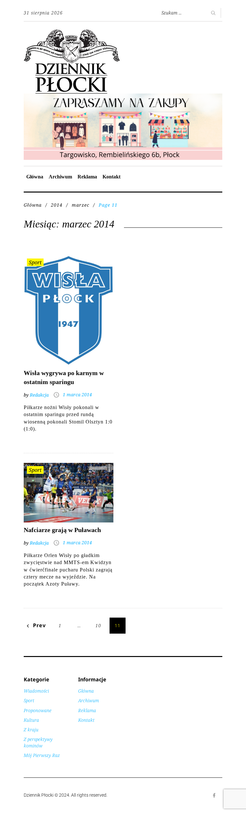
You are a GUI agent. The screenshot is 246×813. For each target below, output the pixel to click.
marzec (80, 205)
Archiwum (60, 176)
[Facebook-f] (214, 795)
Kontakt (111, 176)
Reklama (87, 176)
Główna (34, 176)
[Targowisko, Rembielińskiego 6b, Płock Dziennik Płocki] (123, 97)
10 (98, 625)
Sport (35, 262)
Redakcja (39, 395)
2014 (56, 205)
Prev (39, 625)
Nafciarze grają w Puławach (62, 529)
